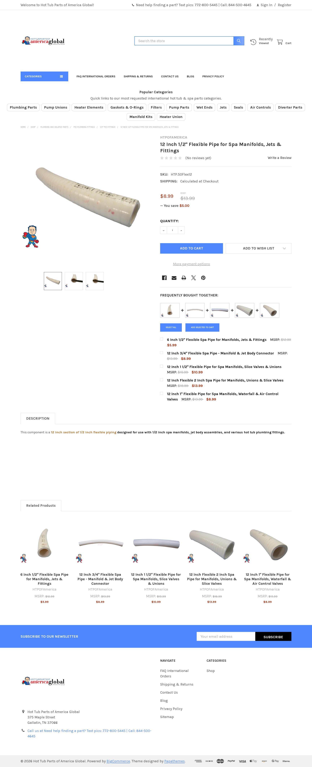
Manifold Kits (140, 117)
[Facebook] (164, 278)
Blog (190, 76)
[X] (193, 278)
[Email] (174, 278)
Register (284, 5)
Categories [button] (33, 76)
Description (37, 418)
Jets (223, 107)
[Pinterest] (203, 278)
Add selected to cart (202, 327)
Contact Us (170, 76)
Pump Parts (179, 107)
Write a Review (279, 158)
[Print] (184, 278)
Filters (156, 107)
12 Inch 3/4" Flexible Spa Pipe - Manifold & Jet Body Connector (100, 579)
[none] (86, 201)
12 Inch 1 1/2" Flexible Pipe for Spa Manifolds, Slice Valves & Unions (156, 579)
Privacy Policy (213, 76)
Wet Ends (204, 107)
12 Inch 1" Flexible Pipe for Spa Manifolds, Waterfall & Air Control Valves (267, 579)
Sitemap (167, 717)
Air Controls (260, 107)
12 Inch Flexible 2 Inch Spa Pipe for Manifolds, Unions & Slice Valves (212, 579)
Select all (171, 327)
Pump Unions (55, 107)
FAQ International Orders (96, 76)
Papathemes (174, 761)
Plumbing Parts (23, 107)
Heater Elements (88, 107)
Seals (238, 107)
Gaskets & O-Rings (127, 107)
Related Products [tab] (41, 505)
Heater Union (171, 117)
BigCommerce (118, 761)
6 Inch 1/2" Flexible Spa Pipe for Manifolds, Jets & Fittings (44, 579)
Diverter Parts (290, 107)
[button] (258, 248)
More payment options (191, 264)
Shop (211, 671)
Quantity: (169, 221)
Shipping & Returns (138, 76)
